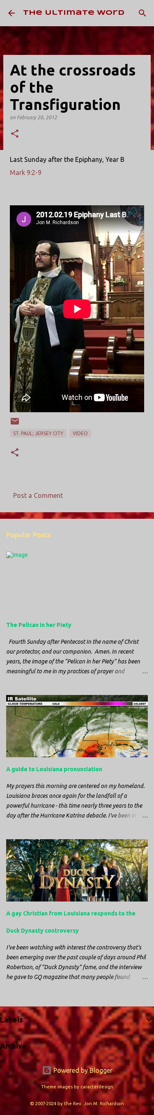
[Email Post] (15, 424)
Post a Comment (38, 495)
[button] (15, 134)
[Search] (142, 13)
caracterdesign (96, 1086)
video (80, 433)
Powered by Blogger (82, 1070)
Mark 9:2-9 (25, 172)
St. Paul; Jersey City (38, 433)
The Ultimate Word (73, 13)
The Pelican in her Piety (38, 625)
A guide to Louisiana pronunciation (54, 769)
